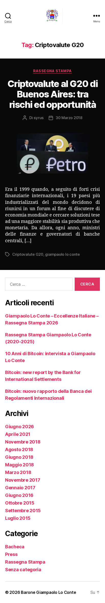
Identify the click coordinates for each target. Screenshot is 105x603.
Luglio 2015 (18, 518)
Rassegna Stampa (52, 71)
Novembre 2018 (23, 441)
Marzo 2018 (18, 472)
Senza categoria (23, 569)
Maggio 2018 (19, 464)
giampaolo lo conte (62, 254)
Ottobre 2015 (19, 503)
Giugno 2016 (19, 495)
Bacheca (14, 546)
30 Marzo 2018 (69, 117)
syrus (39, 117)
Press (11, 554)
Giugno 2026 (19, 426)
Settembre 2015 (23, 510)
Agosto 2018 (19, 449)
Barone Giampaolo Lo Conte (48, 592)
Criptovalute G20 (27, 254)
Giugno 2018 (19, 457)
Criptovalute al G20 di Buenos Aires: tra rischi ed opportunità (52, 94)
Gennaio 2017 (20, 487)
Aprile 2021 (17, 434)
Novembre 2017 (22, 480)
